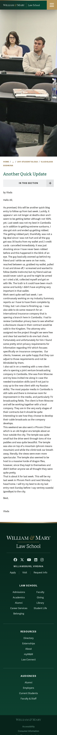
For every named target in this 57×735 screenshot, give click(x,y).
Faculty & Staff (28, 698)
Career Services (18, 608)
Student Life (40, 608)
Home (6, 162)
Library (40, 602)
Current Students (28, 693)
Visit (24, 572)
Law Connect (28, 659)
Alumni (19, 602)
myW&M (28, 654)
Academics (19, 597)
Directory (29, 638)
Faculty (40, 592)
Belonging (18, 613)
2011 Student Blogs (27, 162)
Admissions (19, 592)
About (28, 648)
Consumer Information (28, 731)
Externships (28, 643)
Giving (40, 597)
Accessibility (28, 726)
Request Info (40, 572)
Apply (13, 572)
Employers (28, 688)
